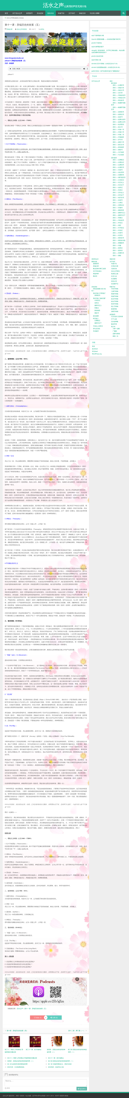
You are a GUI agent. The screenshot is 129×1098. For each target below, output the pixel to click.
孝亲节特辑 (114, 304)
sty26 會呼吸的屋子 (98, 47)
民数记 (97, 308)
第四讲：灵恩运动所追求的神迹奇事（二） (20, 1061)
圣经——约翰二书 (118, 134)
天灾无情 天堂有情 (117, 316)
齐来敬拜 (96, 331)
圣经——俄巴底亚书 (119, 177)
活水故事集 (114, 321)
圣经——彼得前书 (118, 112)
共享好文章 (114, 266)
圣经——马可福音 (118, 152)
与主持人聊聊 (94, 13)
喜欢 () (38, 1017)
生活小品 (114, 276)
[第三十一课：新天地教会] (35, 1041)
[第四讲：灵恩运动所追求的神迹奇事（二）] (56, 1041)
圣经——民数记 (118, 218)
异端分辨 (9, 29)
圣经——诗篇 (117, 245)
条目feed (95, 349)
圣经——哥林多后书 (119, 98)
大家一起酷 (116, 328)
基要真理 (96, 263)
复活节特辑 (114, 299)
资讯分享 (114, 281)
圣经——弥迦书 (118, 208)
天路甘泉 (114, 268)
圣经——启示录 (118, 93)
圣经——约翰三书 (118, 132)
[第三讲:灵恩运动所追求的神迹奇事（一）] (77, 1041)
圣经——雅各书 (118, 150)
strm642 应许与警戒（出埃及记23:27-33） (105, 63)
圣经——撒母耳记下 (119, 215)
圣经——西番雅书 (118, 243)
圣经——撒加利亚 (118, 210)
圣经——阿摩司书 (118, 253)
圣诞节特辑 (114, 296)
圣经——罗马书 (118, 139)
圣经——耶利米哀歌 (119, 240)
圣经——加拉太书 (118, 90)
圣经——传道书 (118, 170)
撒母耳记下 (98, 323)
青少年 (113, 326)
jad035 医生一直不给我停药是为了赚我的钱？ (106, 71)
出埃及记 (97, 300)
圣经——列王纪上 (118, 182)
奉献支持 (82, 13)
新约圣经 (114, 83)
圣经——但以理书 (118, 172)
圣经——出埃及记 (118, 180)
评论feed (95, 351)
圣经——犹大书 (118, 127)
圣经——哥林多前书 (119, 95)
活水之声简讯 (115, 271)
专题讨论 (114, 263)
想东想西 (96, 316)
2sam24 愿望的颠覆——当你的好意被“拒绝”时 (106, 39)
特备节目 (61, 13)
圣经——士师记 (118, 202)
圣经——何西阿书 (118, 175)
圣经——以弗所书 (118, 85)
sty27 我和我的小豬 (98, 35)
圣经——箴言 (117, 225)
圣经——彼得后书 (118, 114)
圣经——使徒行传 (118, 88)
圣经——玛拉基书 (118, 220)
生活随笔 (114, 279)
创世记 (97, 303)
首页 (6, 13)
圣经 (111, 81)
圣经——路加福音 (118, 147)
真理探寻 (29, 13)
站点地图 (28, 1096)
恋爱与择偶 (116, 334)
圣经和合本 (95, 259)
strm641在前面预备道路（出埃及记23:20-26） (106, 67)
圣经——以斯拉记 (118, 162)
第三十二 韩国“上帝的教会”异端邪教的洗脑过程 (22, 1058)
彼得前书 (97, 295)
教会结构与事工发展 (99, 268)
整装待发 (50, 13)
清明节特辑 (114, 311)
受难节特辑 (114, 294)
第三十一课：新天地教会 (56, 1058)
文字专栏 (72, 13)
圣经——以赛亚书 (118, 167)
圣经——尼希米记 (118, 205)
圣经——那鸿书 (118, 250)
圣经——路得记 (118, 248)
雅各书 (97, 313)
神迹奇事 (96, 274)
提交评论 (82, 1089)
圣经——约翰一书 (118, 129)
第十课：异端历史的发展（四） (17, 1030)
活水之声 (20, 1008)
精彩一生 (115, 336)
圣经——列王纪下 (118, 185)
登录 (93, 346)
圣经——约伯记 (118, 230)
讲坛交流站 (96, 328)
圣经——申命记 (118, 223)
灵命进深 (40, 13)
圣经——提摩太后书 (119, 122)
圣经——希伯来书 (118, 100)
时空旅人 (96, 318)
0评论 (42, 29)
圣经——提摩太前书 (119, 119)
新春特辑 (114, 309)
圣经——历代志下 (118, 195)
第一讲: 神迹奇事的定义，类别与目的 (60, 1064)
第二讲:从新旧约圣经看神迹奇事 (17, 1064)
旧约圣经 (114, 158)
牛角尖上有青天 (98, 326)
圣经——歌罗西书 (118, 124)
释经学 (95, 276)
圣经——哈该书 (118, 200)
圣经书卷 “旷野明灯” (99, 293)
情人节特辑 (114, 306)
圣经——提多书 (118, 117)
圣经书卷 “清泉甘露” (99, 298)
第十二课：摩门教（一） (76, 1030)
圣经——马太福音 (118, 155)
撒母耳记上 (98, 305)
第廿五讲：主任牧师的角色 (15, 1067)
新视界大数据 (64, 1096)
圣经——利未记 (118, 190)
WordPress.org (97, 354)
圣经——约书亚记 (118, 228)
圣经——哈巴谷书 (118, 197)
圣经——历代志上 (118, 192)
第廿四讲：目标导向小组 (56, 1067)
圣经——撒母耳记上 (119, 213)
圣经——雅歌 (117, 255)
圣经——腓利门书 (118, 142)
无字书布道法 (97, 271)
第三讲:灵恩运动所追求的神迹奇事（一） (61, 1061)
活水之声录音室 (22, 29)
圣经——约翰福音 (118, 137)
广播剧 (115, 331)
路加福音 (97, 310)
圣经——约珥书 (118, 235)
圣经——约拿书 (118, 233)
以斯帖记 (97, 320)
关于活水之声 (17, 13)
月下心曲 (114, 319)
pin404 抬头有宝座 (97, 56)
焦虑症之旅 (114, 274)
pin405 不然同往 (97, 43)
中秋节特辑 (114, 289)
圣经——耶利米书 (118, 238)
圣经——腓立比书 (118, 145)
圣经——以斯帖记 (118, 160)
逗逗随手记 (114, 284)
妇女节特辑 (114, 301)
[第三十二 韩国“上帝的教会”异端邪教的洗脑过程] (14, 1041)
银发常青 (114, 324)
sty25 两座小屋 (96, 60)
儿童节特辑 (114, 291)
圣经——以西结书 (118, 165)
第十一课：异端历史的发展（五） (23, 24)
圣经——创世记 (118, 187)
